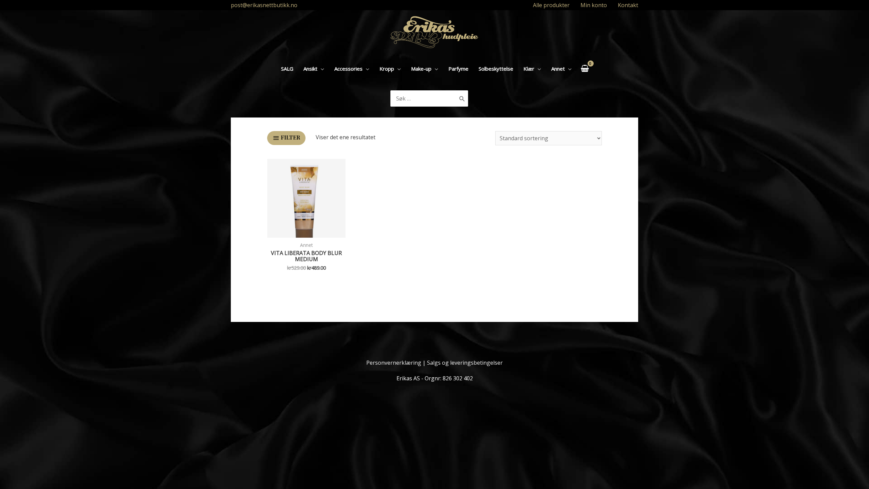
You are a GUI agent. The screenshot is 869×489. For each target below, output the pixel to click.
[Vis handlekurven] (585, 68)
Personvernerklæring (393, 362)
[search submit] (462, 98)
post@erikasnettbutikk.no (264, 5)
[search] (424, 98)
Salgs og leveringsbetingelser (465, 362)
